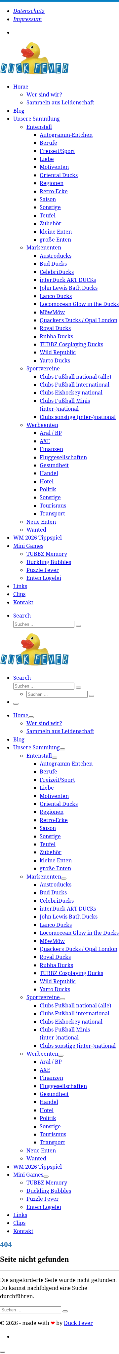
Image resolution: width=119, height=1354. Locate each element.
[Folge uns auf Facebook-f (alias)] (19, 32)
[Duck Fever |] (34, 73)
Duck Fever (78, 1323)
